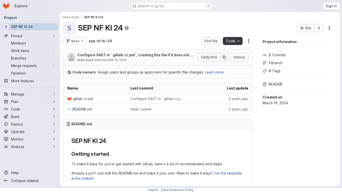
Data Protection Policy (177, 190)
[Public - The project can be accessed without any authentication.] (127, 28)
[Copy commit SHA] (224, 57)
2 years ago (238, 98)
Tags (274, 71)
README (276, 84)
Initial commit (140, 109)
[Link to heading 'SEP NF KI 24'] (109, 140)
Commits (277, 55)
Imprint (153, 190)
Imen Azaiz (85, 60)
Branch (276, 63)
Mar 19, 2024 (117, 60)
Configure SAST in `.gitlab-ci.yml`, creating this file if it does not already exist (136, 55)
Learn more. (214, 72)
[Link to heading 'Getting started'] (112, 154)
